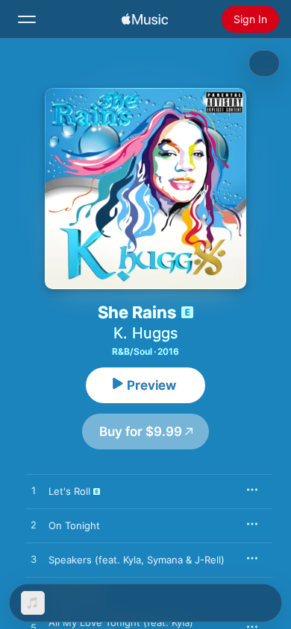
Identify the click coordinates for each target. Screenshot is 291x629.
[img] (145, 19)
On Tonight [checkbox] (74, 525)
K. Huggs (145, 333)
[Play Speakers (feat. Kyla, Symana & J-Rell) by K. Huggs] (33, 559)
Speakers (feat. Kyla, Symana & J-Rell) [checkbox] (136, 560)
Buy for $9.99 (140, 431)
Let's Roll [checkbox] (69, 491)
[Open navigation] (26, 19)
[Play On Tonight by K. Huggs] (33, 525)
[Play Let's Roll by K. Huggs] (33, 491)
